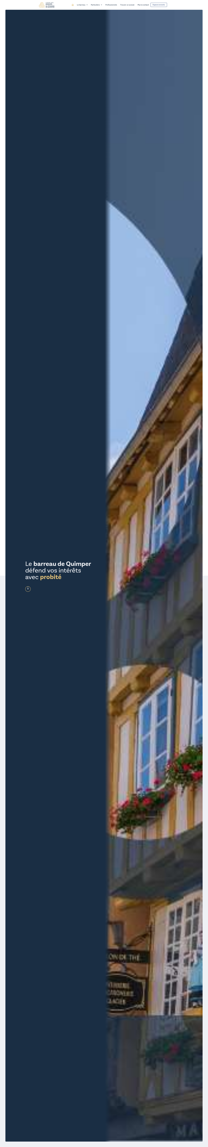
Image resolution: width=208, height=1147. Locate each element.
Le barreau (81, 5)
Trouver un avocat (127, 5)
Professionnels (111, 5)
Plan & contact (143, 5)
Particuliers (95, 5)
